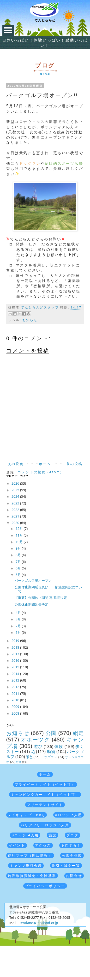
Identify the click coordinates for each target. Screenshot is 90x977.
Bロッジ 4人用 (25, 835)
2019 (16, 640)
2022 (16, 509)
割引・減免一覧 (66, 865)
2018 (16, 647)
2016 (16, 660)
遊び (38, 746)
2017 (16, 654)
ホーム (45, 463)
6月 (19, 568)
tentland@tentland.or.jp (39, 922)
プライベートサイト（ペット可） (45, 784)
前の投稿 (74, 463)
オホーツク (35, 739)
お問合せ (74, 875)
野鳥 (18, 762)
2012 (16, 686)
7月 (19, 561)
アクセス (43, 845)
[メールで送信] (10, 313)
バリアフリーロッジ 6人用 (45, 825)
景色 (29, 756)
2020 (16, 522)
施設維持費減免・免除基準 (32, 875)
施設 (52, 835)
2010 (16, 700)
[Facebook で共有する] (24, 313)
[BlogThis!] (14, 313)
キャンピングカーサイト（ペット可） (45, 794)
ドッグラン (49, 756)
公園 (51, 733)
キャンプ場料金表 (26, 865)
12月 (20, 528)
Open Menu (8, 30)
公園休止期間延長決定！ (33, 604)
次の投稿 (15, 463)
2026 (16, 483)
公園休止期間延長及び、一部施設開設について (48, 589)
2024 (16, 496)
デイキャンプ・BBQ (26, 814)
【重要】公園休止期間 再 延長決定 (41, 597)
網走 (78, 733)
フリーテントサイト (45, 804)
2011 (16, 693)
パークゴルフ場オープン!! (34, 580)
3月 (19, 619)
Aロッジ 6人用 (68, 814)
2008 (16, 713)
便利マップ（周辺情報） (30, 855)
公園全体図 (72, 855)
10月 (20, 541)
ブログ (72, 835)
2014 (16, 673)
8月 (19, 555)
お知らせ (29, 320)
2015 (16, 667)
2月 (19, 626)
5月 (19, 574)
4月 (19, 612)
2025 (16, 490)
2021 (16, 516)
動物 (51, 751)
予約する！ (71, 845)
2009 (16, 706)
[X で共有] (19, 313)
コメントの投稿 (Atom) (40, 472)
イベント (17, 845)
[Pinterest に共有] (28, 313)
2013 (16, 680)
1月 (19, 632)
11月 (20, 535)
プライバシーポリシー (45, 886)
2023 (16, 503)
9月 (19, 548)
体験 (58, 746)
